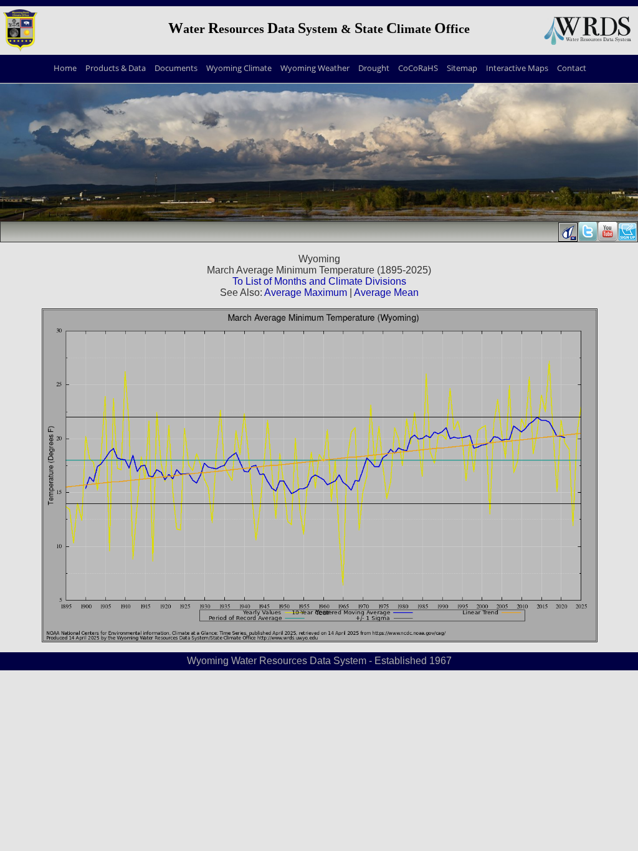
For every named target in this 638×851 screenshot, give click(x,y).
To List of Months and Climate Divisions (319, 281)
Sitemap (462, 68)
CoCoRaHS (418, 68)
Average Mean (386, 292)
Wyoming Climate (239, 68)
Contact (571, 68)
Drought (373, 68)
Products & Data (115, 68)
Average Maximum (305, 292)
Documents (176, 68)
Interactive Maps (517, 68)
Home (65, 68)
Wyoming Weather (315, 68)
